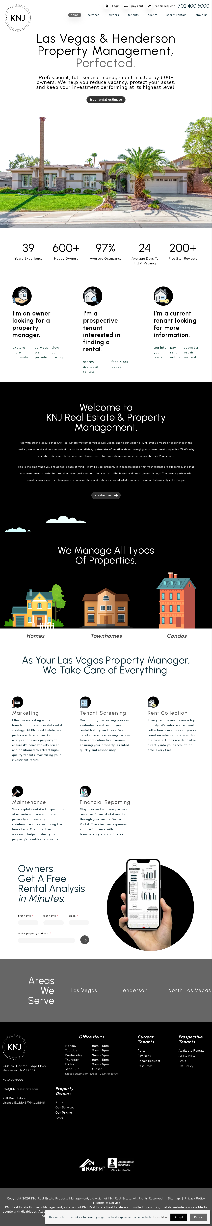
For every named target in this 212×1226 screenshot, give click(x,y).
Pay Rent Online (175, 352)
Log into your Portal (160, 352)
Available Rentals (192, 1051)
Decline (198, 1217)
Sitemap (174, 1198)
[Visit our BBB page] (120, 1163)
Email (72, 916)
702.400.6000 (194, 6)
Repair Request (164, 6)
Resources (145, 1066)
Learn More (160, 1217)
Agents (152, 15)
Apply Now (187, 1056)
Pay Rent (137, 6)
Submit (84, 939)
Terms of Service (107, 1203)
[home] (18, 18)
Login (115, 6)
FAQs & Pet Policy (119, 364)
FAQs (182, 1061)
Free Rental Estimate (106, 99)
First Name (24, 916)
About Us (202, 15)
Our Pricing (63, 1113)
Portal (142, 1051)
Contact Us (103, 495)
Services (93, 15)
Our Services (64, 1107)
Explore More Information (21, 352)
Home (75, 15)
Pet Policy (186, 1066)
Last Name (49, 916)
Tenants (133, 15)
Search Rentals (176, 15)
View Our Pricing (57, 352)
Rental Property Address (33, 933)
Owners (113, 15)
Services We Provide (41, 352)
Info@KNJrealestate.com (20, 1089)
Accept (179, 1217)
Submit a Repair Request (191, 352)
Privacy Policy (195, 1198)
